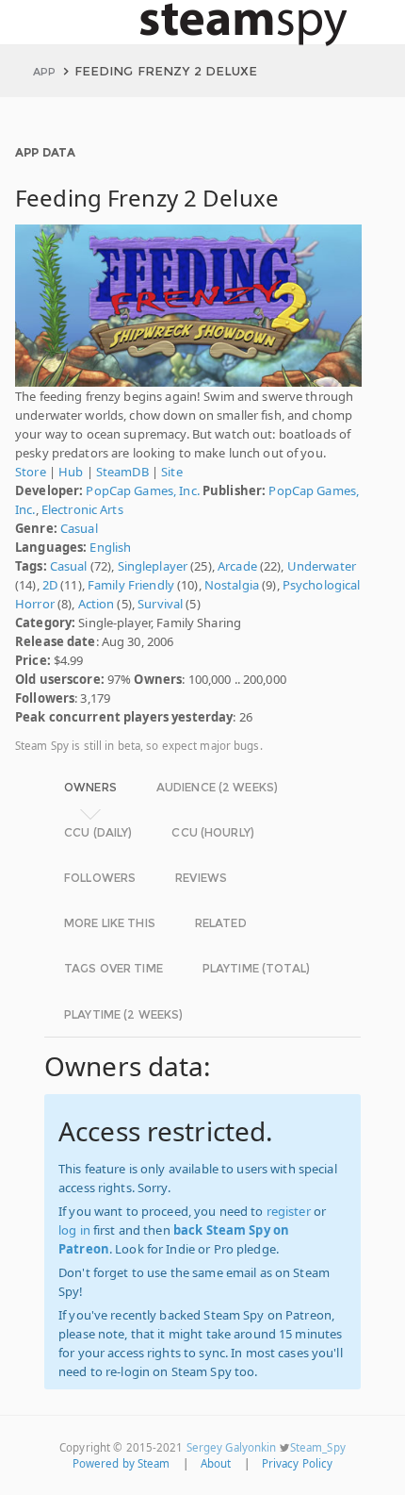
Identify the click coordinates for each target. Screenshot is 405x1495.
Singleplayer (153, 565)
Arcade (237, 565)
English (110, 547)
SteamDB (122, 471)
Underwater (321, 565)
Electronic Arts (82, 509)
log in (74, 1229)
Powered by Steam (121, 1463)
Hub (70, 471)
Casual (79, 528)
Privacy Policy (297, 1463)
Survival (160, 603)
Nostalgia (231, 584)
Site (172, 471)
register (289, 1211)
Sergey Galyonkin (231, 1447)
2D (49, 584)
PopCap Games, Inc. (142, 490)
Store (30, 471)
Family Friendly (131, 584)
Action (96, 603)
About (216, 1463)
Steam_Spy (318, 1447)
